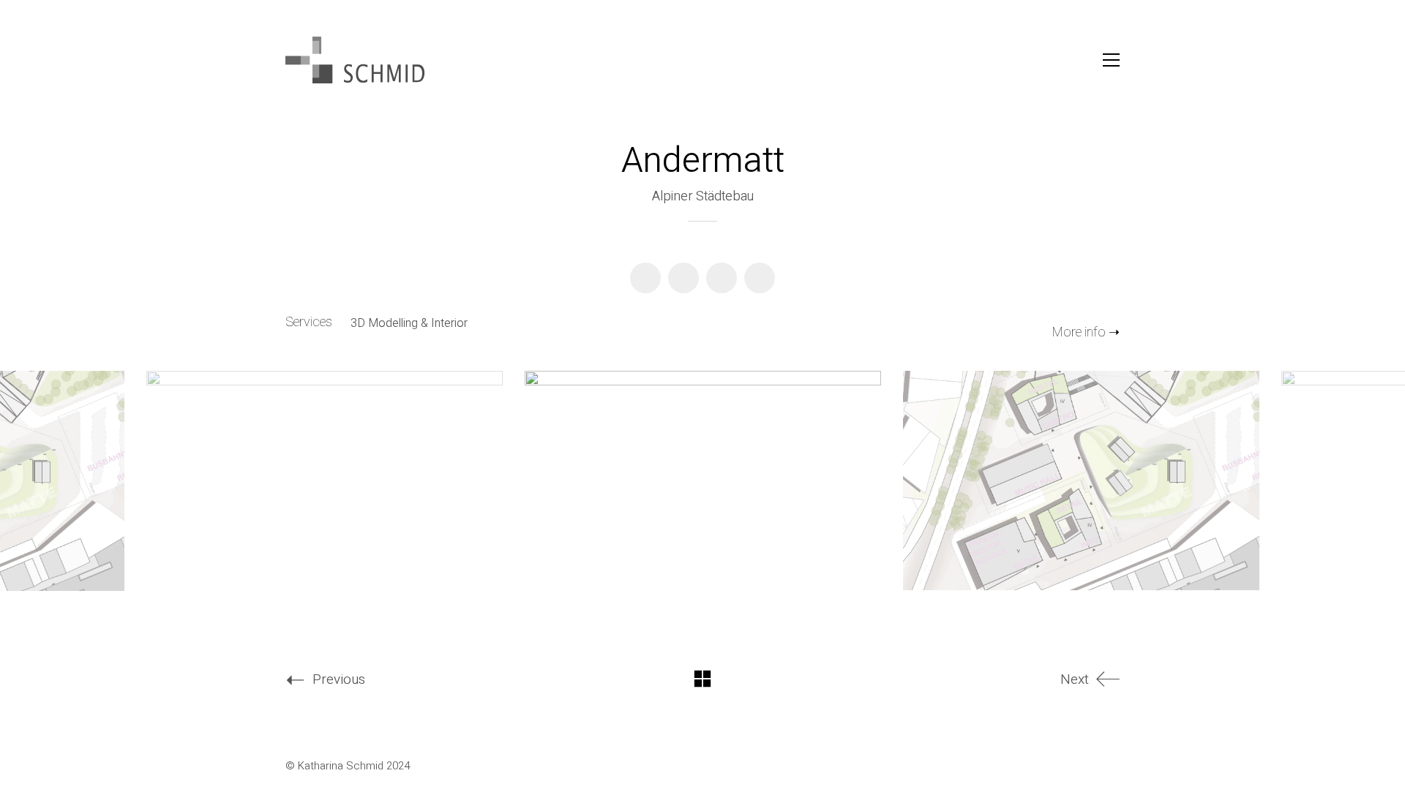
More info (1079, 333)
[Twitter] (683, 278)
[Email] (759, 278)
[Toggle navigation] (1111, 60)
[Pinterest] (721, 278)
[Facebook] (645, 278)
